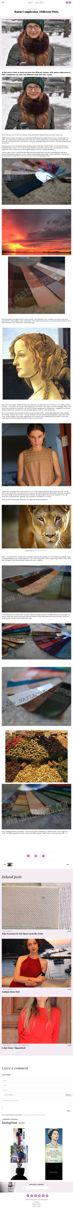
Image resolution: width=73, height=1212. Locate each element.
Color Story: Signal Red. (14, 1047)
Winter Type (25, 1045)
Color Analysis (32, 9)
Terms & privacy (36, 1204)
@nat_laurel (22, 1122)
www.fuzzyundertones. (41, 551)
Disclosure (36, 1202)
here (66, 833)
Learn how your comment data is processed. (34, 1115)
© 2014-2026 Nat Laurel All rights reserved (36, 1199)
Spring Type (16, 1045)
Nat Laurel (36, 2)
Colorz (38, 1206)
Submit (68, 1110)
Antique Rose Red (10, 991)
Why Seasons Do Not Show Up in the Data (22, 933)
